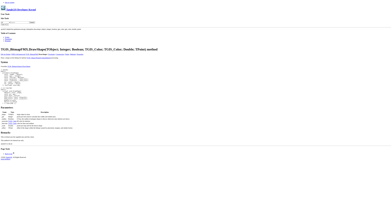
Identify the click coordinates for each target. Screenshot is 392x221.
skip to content (9, 2)
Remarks (8, 41)
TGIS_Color (12, 121)
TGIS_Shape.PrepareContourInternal (39, 58)
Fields (67, 54)
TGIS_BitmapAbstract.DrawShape (19, 66)
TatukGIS (9, 157)
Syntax (7, 37)
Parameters (8, 39)
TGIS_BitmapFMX (32, 54)
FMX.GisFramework (18, 54)
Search (32, 22)
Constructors (60, 54)
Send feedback (5, 159)
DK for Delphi (5, 54)
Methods (73, 54)
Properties (80, 54)
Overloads (51, 54)
